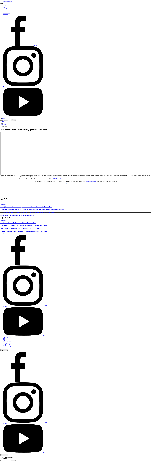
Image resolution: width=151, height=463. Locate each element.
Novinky (4, 10)
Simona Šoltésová (3, 124)
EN (3, 121)
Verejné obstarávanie (7, 343)
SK (1, 121)
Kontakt (4, 347)
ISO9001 (4, 338)
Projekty (4, 6)
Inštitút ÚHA (5, 8)
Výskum (4, 7)
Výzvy (4, 9)
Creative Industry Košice (7, 337)
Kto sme (4, 5)
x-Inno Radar (5, 14)
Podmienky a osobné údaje (8, 346)
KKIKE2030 (5, 11)
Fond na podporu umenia (91, 181)
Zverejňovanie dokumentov (8, 344)
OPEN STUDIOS (6, 13)
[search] (5, 120)
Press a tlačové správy (7, 341)
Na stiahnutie (5, 345)
